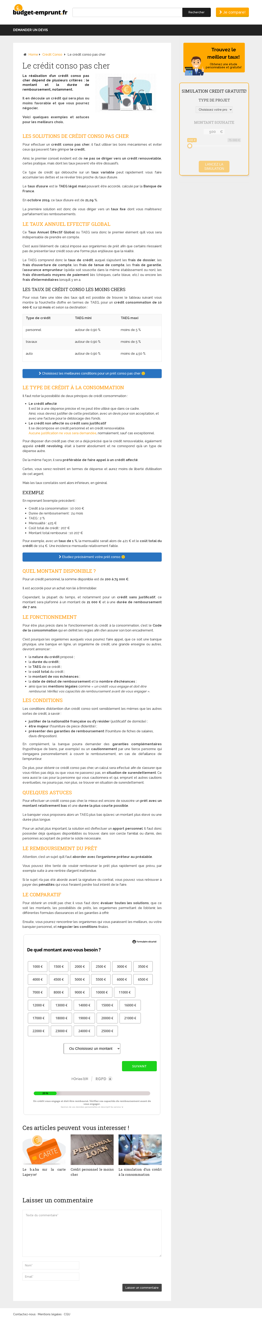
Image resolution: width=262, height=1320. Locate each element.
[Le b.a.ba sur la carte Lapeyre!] (44, 1149)
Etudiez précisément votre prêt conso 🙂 (93, 557)
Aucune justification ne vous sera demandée (62, 433)
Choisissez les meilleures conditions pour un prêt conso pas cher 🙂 (93, 373)
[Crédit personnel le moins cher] (92, 1149)
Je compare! (233, 12)
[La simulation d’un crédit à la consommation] (140, 1149)
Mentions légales (50, 1314)
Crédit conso (52, 54)
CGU (67, 1314)
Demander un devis (30, 30)
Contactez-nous (24, 1314)
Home (33, 54)
